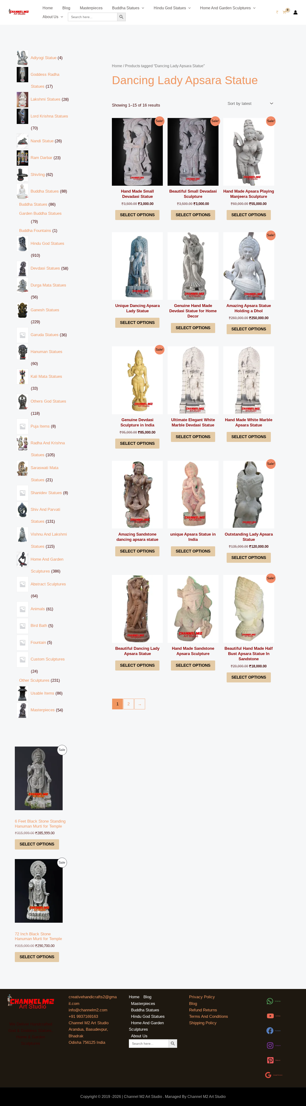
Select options (37, 844)
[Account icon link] (295, 12)
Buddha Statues (125, 8)
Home (48, 8)
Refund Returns (203, 1010)
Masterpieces (91, 8)
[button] (141, 8)
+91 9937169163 (83, 1016)
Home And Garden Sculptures (225, 8)
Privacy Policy (202, 997)
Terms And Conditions (208, 1016)
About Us (50, 17)
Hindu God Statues (170, 8)
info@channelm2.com (88, 1010)
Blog (66, 8)
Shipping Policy (203, 1023)
